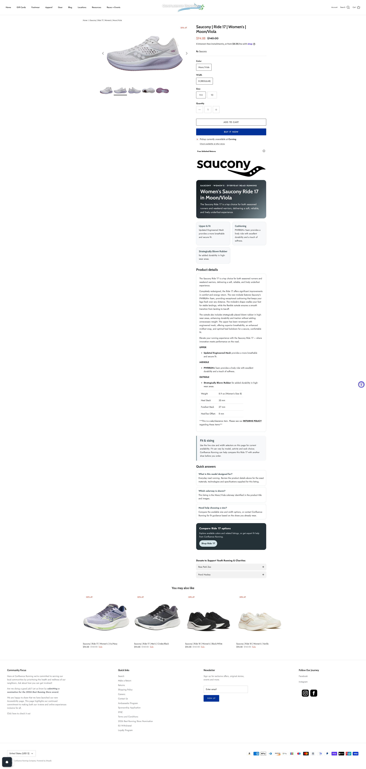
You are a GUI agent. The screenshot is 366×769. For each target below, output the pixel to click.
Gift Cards (21, 7)
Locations (82, 7)
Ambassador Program (128, 703)
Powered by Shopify (44, 760)
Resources (96, 7)
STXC (120, 712)
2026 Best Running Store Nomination (135, 721)
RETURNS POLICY (252, 421)
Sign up (211, 698)
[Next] (187, 53)
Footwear (35, 7)
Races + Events (113, 7)
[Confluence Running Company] (183, 7)
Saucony (203, 51)
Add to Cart (231, 122)
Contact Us (123, 698)
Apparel (48, 7)
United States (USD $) (19, 753)
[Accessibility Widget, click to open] (361, 384)
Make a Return (124, 680)
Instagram (303, 681)
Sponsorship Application (129, 707)
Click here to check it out (18, 713)
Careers (121, 694)
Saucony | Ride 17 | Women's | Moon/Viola (106, 20)
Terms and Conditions (128, 716)
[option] (145, 53)
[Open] (7, 762)
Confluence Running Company (25, 760)
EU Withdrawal (125, 725)
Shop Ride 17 (208, 543)
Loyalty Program (125, 730)
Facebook (303, 676)
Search (121, 676)
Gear (60, 7)
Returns (121, 685)
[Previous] (103, 53)
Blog (70, 7)
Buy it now (231, 131)
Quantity (200, 103)
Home (8, 7)
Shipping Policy (125, 689)
